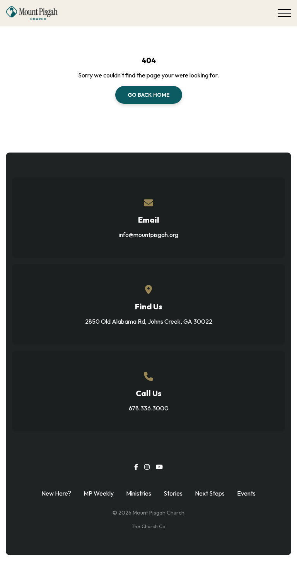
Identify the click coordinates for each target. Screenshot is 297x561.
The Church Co (148, 526)
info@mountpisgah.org (148, 234)
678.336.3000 (149, 408)
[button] (284, 13)
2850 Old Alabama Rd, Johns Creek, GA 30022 (148, 321)
